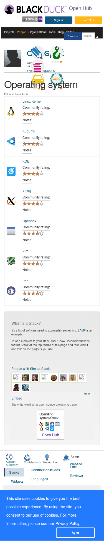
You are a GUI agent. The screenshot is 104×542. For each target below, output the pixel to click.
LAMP (82, 330)
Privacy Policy (67, 523)
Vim (25, 250)
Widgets (17, 481)
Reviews (76, 475)
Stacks (14, 472)
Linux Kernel (32, 101)
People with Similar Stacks (31, 368)
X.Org (26, 190)
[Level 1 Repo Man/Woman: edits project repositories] (56, 52)
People (21, 32)
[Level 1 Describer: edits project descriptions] (37, 52)
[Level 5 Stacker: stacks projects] (37, 66)
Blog (61, 32)
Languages (37, 478)
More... (88, 394)
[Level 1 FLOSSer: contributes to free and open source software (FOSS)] (56, 66)
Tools (52, 32)
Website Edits (76, 465)
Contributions (37, 469)
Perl (25, 280)
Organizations (37, 32)
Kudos (55, 469)
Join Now (89, 20)
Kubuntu (28, 131)
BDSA (70, 32)
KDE (25, 161)
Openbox (29, 220)
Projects (9, 32)
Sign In (58, 20)
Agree (75, 532)
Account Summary (12, 463)
